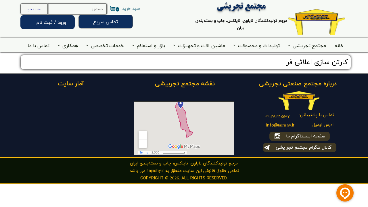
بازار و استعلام (151, 45)
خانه (339, 45)
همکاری (70, 45)
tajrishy (284, 125)
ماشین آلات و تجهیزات (201, 45)
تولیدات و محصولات (259, 45)
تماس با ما (38, 45)
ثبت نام (45, 22)
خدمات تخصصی (107, 45)
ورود (61, 22)
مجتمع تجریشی (309, 45)
